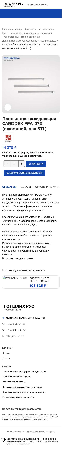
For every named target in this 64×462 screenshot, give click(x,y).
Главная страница (12, 29)
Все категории (44, 29)
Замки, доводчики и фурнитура (18, 397)
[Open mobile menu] (58, 4)
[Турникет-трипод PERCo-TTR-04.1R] (15, 278)
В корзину (36, 163)
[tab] (9, 187)
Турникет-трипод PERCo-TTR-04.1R (40, 279)
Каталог (29, 29)
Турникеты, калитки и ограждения (21, 36)
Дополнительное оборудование (19, 40)
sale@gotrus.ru (14, 336)
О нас (6, 353)
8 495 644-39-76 (15, 329)
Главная (7, 348)
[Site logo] (13, 4)
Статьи (6, 358)
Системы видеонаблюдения (17, 376)
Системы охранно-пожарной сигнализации (24, 392)
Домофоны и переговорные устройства (22, 387)
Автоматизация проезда (15, 381)
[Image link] (19, 307)
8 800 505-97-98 (37, 4)
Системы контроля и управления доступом (26, 33)
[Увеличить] (7, 107)
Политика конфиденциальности (21, 409)
